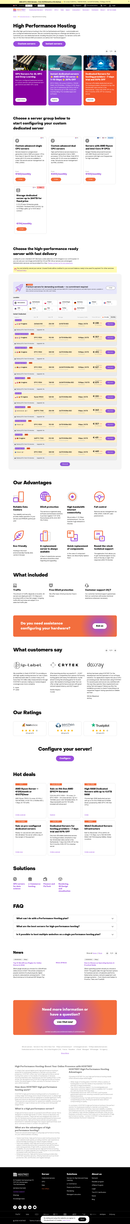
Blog (93, 1199)
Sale (43, 1185)
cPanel (78, 1049)
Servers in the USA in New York (44, 1047)
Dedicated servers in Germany (32, 1049)
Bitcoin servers (27, 1047)
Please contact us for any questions (60, 263)
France (64, 1049)
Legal (94, 1189)
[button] (107, 51)
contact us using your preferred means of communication (65, 1031)
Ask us (99, 626)
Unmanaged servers (80, 1047)
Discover (90, 100)
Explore (54, 100)
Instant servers (54, 44)
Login (113, 5)
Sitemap (16, 1195)
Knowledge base (19, 1199)
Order (20, 179)
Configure (65, 758)
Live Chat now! (65, 1022)
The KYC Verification (99, 1192)
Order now (19, 852)
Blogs (100, 953)
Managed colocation (74, 1194)
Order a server (20, 815)
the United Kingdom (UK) (52, 1049)
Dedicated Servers (25, 16)
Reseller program (98, 1181)
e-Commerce (72, 1184)
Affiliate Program (97, 1185)
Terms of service (35, 1221)
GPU (43, 1181)
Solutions (72, 1174)
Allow (82, 1219)
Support (78, 5)
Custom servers (26, 44)
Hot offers (45, 1189)
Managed (85, 1049)
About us (97, 1174)
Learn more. (66, 1220)
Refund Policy (21, 270)
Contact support (19, 1191)
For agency (103, 1049)
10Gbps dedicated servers (98, 1047)
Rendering (70, 1191)
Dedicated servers (48, 1178)
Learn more (21, 100)
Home (14, 16)
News (95, 953)
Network (95, 1178)
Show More (65, 1053)
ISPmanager (94, 1049)
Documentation (92, 5)
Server (45, 1174)
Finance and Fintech (73, 1187)
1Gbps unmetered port (64, 1047)
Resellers (71, 1049)
